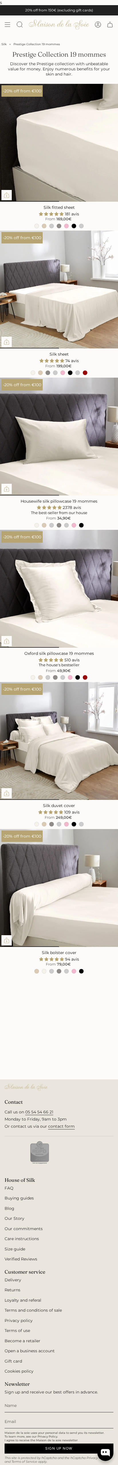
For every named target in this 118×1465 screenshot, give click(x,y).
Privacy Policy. (48, 1436)
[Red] (85, 372)
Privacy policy (19, 1320)
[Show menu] (7, 24)
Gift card (13, 1361)
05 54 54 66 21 (39, 1112)
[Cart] (110, 24)
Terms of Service (24, 1462)
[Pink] (66, 226)
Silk (4, 44)
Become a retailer (22, 1340)
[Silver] (59, 226)
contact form (61, 1126)
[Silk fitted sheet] (59, 143)
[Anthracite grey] (77, 372)
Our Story (14, 1218)
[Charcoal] (81, 226)
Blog (9, 1208)
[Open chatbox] (105, 1453)
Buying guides (19, 1198)
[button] (52, 214)
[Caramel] (44, 226)
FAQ (9, 1188)
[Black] (74, 226)
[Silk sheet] (59, 289)
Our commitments (24, 1228)
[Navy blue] (51, 226)
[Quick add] (6, 195)
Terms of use (17, 1330)
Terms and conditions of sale (33, 1310)
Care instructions (22, 1238)
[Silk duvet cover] (59, 741)
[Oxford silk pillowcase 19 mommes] (59, 589)
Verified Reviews (21, 1259)
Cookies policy (19, 1371)
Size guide (15, 1249)
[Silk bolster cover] (59, 888)
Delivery (13, 1279)
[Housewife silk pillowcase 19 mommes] (59, 436)
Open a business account (30, 1350)
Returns (12, 1289)
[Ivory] (36, 226)
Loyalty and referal (23, 1300)
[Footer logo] (26, 1087)
